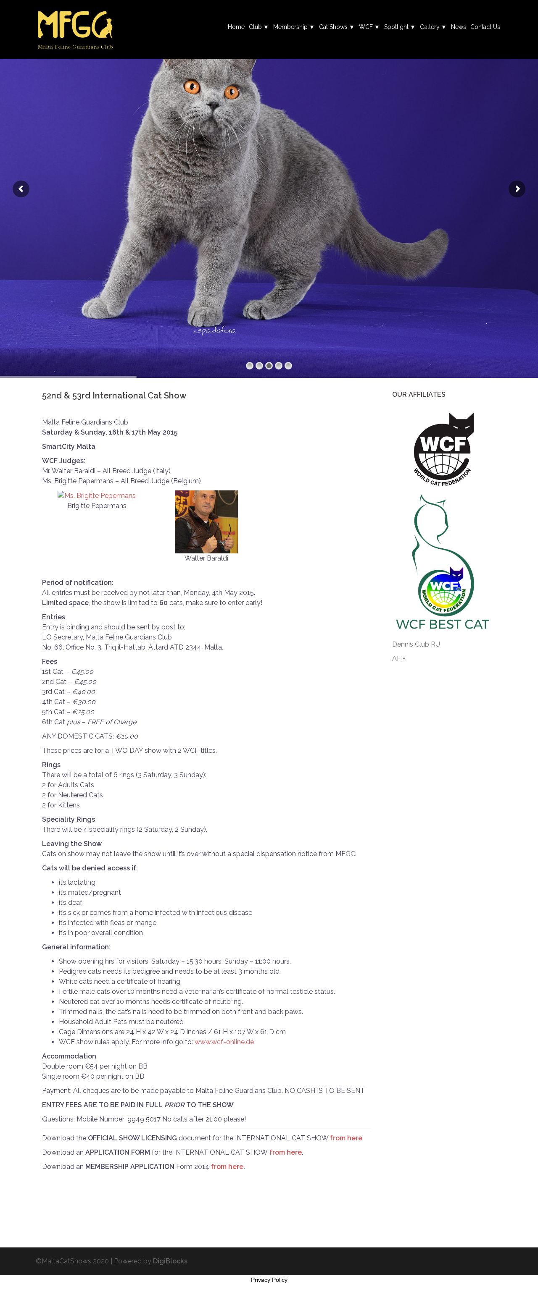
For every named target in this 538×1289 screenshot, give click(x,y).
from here (346, 1138)
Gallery (430, 27)
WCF (366, 27)
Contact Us (485, 27)
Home (236, 27)
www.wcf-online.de (224, 1042)
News (458, 27)
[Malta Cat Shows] (75, 29)
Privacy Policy (269, 1279)
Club (255, 27)
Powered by (150, 1261)
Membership (290, 27)
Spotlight (396, 27)
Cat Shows (333, 27)
